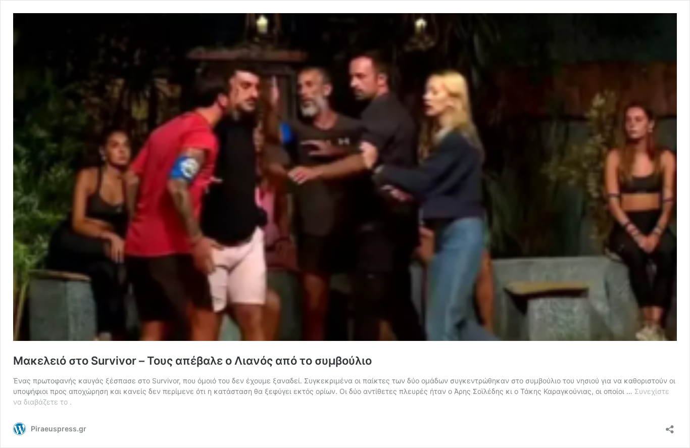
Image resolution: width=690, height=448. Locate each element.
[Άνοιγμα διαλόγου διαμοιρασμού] (670, 426)
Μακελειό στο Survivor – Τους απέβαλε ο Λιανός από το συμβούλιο (192, 360)
